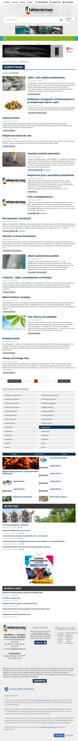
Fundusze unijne (46, 423)
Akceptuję (59, 735)
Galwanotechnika (46, 419)
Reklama (22, 2)
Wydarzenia (8, 435)
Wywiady (7, 443)
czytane (64, 454)
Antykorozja (45, 435)
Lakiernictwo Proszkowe (12, 403)
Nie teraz (70, 735)
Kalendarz (60, 635)
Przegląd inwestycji (47, 407)
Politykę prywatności (42, 700)
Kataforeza (44, 439)
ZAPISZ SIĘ (39, 643)
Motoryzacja (8, 431)
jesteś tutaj (5, 62)
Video (68, 641)
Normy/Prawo (32, 192)
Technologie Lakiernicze (48, 399)
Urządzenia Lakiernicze (12, 399)
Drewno (7, 447)
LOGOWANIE (69, 2)
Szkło (43, 443)
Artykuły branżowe (34, 94)
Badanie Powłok (10, 423)
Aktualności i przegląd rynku (37, 113)
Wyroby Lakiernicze (11, 415)
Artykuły (60, 633)
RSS (60, 643)
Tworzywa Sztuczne (47, 415)
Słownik (68, 639)
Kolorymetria (9, 427)
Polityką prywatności (48, 727)
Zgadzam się (40, 681)
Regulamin (69, 643)
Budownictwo (45, 431)
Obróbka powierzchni (48, 411)
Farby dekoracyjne (10, 419)
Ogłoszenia (69, 635)
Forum (60, 637)
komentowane (39, 454)
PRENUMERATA (43, 2)
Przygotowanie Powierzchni (49, 395)
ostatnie (14, 454)
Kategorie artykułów (15, 389)
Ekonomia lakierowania (12, 407)
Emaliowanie (9, 439)
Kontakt (29, 2)
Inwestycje (69, 637)
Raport (43, 447)
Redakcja (15, 2)
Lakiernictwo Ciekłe (11, 411)
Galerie (60, 641)
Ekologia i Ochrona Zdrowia (13, 395)
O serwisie (6, 2)
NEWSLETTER (56, 2)
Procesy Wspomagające (48, 403)
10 (55, 381)
